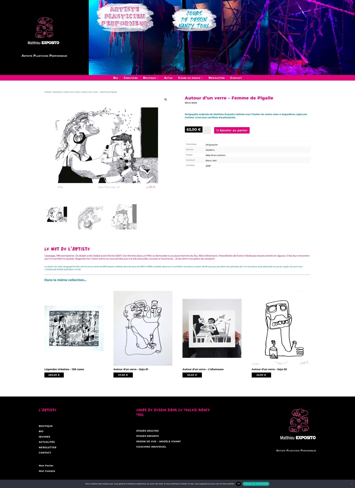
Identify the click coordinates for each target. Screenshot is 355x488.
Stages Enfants (147, 436)
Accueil (47, 92)
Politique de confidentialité (256, 484)
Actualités (47, 442)
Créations (131, 77)
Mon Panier (46, 465)
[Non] (351, 483)
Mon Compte (47, 471)
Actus (168, 77)
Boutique (149, 77)
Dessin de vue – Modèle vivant (158, 441)
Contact (236, 77)
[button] (165, 99)
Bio (115, 77)
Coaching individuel (151, 446)
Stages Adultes (147, 430)
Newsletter (217, 77)
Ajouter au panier (234, 130)
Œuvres (44, 436)
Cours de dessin (189, 77)
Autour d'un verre (71, 92)
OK (238, 484)
